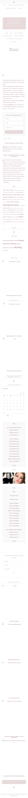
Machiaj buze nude (9, 199)
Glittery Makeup (14, 621)
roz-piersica (16, 219)
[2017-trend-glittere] (14, 679)
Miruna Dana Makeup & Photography (14, 21)
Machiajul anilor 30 (14, 432)
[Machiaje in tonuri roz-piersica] (19, 478)
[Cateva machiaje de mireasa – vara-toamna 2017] (14, 717)
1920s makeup (9, 190)
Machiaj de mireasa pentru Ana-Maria (14, 776)
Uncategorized (5, 250)
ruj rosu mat (13, 221)
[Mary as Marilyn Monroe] (14, 354)
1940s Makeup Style (14, 446)
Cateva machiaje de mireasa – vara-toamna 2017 (14, 737)
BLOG (14, 782)
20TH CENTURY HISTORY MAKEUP (14, 38)
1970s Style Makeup (14, 513)
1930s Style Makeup (14, 523)
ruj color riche (21, 219)
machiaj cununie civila (17, 199)
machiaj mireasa (14, 208)
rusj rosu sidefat (18, 221)
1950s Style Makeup (14, 518)
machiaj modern (20, 208)
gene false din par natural (11, 194)
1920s (4, 190)
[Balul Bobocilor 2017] (14, 640)
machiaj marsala (7, 208)
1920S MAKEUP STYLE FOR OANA (14, 295)
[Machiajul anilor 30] (8, 478)
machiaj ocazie (12, 210)
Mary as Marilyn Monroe (14, 371)
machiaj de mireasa (13, 202)
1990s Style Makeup (14, 461)
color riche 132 (20, 190)
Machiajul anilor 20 (14, 435)
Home (6, 33)
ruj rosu (8, 221)
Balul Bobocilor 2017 (14, 659)
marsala (9, 217)
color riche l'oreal (9, 192)
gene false (20, 192)
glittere (7, 197)
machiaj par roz (5, 212)
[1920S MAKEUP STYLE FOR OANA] (14, 277)
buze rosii (15, 190)
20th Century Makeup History (16, 5)
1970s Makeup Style (14, 454)
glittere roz (12, 197)
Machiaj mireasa (18, 33)
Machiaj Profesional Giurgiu (18, 794)
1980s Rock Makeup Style (14, 459)
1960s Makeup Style (14, 451)
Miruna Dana (14, 795)
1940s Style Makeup (14, 520)
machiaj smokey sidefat (15, 214)
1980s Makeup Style (14, 456)
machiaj (17, 197)
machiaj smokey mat (6, 214)
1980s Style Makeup (14, 508)
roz (13, 219)
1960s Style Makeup (14, 515)
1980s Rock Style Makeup (14, 510)
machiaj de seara (10, 205)
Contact (20, 8)
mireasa (20, 217)
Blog (5, 5)
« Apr (7, 415)
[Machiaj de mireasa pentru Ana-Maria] (14, 757)
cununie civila (15, 192)
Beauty (21, 240)
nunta (4, 219)
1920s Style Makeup (14, 525)
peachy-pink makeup (9, 219)
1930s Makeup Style (14, 443)
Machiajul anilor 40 (14, 430)
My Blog (18, 247)
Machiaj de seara (8, 35)
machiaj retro (12, 212)
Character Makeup (10, 8)
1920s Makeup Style (14, 441)
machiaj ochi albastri (20, 210)
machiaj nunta (5, 210)
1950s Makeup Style (14, 449)
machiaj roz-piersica (19, 212)
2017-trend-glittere (14, 698)
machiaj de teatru (22, 205)
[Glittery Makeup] (14, 602)
